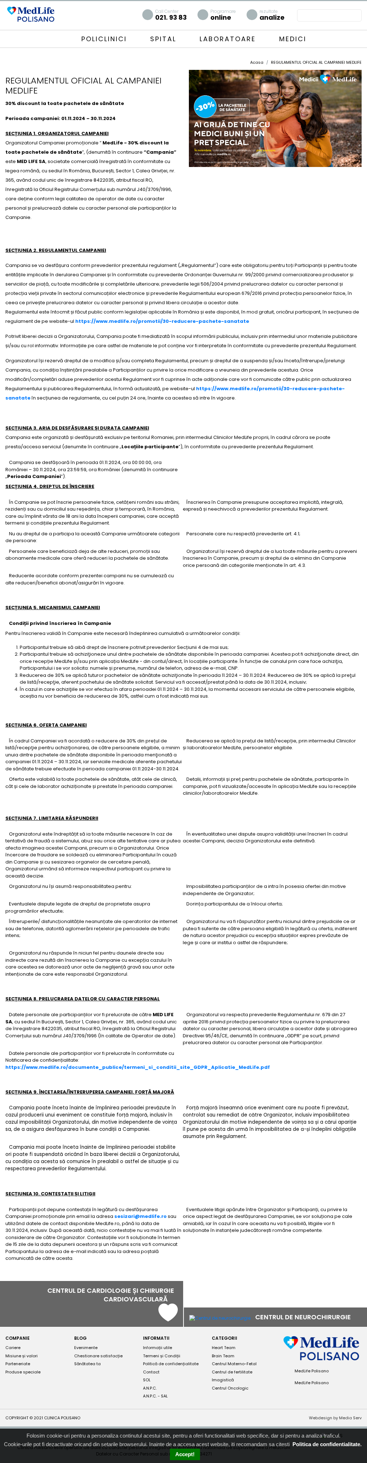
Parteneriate (17, 1364)
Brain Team (223, 1356)
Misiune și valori (21, 1356)
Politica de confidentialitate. (327, 1444)
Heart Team (223, 1347)
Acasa (256, 62)
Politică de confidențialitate (171, 1364)
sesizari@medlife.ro (140, 1216)
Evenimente (85, 1347)
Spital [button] (164, 38)
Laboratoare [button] (229, 38)
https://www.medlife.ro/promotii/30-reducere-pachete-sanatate (162, 321)
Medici (292, 38)
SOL (147, 1380)
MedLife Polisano (311, 1371)
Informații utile (157, 1347)
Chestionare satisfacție (98, 1356)
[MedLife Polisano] (30, 14)
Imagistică (223, 1380)
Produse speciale (22, 1372)
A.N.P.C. (150, 1388)
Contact (151, 1372)
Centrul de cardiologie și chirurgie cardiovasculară (110, 1295)
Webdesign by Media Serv (335, 1418)
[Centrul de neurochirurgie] (220, 1318)
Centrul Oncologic (230, 1388)
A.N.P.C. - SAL (155, 1396)
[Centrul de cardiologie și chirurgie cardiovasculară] (168, 1318)
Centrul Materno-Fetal (234, 1364)
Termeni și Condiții (161, 1356)
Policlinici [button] (105, 38)
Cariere (12, 1347)
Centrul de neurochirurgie (303, 1317)
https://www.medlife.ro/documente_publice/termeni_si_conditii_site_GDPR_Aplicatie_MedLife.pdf (137, 1067)
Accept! (185, 1454)
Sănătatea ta (87, 1364)
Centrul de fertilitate (232, 1372)
